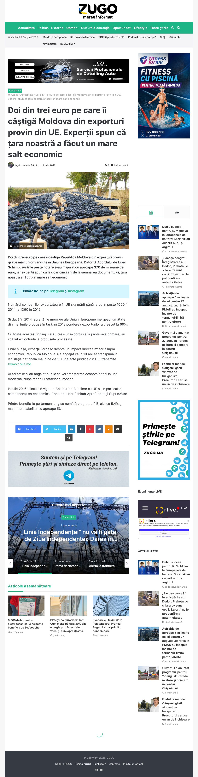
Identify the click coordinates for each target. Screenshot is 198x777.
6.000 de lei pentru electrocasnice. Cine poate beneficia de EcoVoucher (25, 623)
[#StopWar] (98, 11)
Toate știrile (159, 28)
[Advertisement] (164, 172)
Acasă (14, 94)
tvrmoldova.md (19, 364)
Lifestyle (140, 28)
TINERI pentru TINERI (111, 37)
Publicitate (100, 763)
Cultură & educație (95, 28)
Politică (43, 28)
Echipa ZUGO (83, 763)
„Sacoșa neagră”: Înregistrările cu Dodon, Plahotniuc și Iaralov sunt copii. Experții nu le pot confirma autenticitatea (175, 270)
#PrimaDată (49, 43)
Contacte (114, 763)
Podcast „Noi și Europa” (142, 37)
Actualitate (26, 28)
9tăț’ (163, 37)
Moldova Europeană (55, 37)
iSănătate (175, 37)
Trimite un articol (133, 763)
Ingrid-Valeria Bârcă (26, 165)
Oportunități (122, 28)
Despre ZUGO (63, 763)
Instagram (76, 291)
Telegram (56, 291)
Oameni (72, 28)
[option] (98, 11)
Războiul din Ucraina (82, 37)
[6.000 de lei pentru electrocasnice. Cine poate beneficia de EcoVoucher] (26, 606)
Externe (57, 28)
